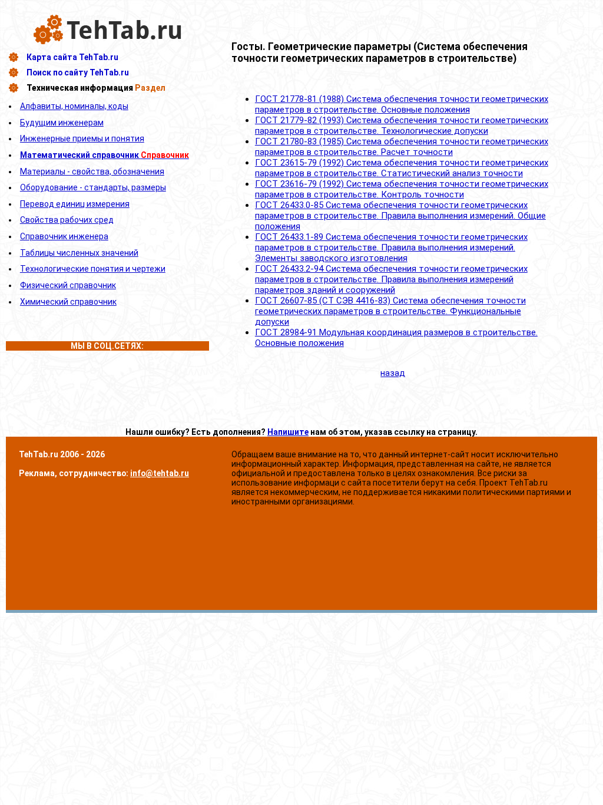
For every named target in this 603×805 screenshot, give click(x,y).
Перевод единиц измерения (75, 204)
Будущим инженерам (62, 122)
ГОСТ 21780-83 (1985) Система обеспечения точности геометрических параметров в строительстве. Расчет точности (401, 146)
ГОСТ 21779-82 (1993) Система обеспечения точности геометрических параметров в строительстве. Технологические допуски (401, 125)
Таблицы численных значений (79, 253)
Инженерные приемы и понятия (82, 138)
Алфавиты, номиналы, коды (74, 106)
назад (392, 373)
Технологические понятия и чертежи (92, 268)
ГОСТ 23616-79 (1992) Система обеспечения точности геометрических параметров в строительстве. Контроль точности (401, 189)
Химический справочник (68, 301)
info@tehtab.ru (159, 473)
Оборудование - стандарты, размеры (93, 187)
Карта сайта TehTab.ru (72, 57)
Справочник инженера (64, 236)
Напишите (288, 432)
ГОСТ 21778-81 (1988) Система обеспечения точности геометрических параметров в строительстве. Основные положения (401, 104)
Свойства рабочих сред (67, 220)
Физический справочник (68, 285)
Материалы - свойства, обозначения (92, 171)
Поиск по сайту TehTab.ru (77, 72)
